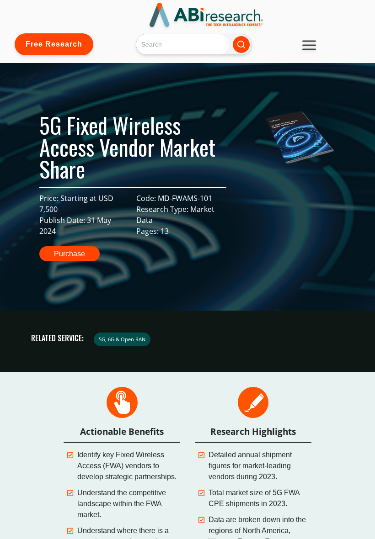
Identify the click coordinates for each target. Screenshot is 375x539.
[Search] (241, 44)
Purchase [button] (69, 254)
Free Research (54, 44)
